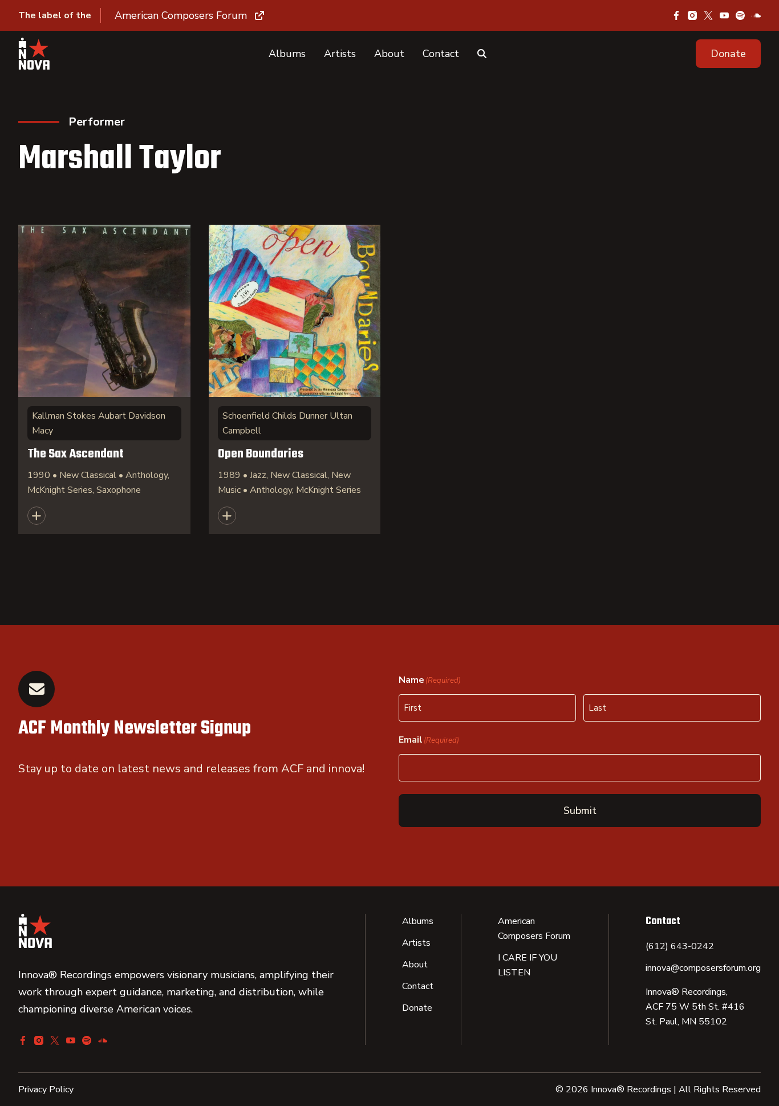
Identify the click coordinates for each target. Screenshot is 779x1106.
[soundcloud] (756, 15)
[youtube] (724, 15)
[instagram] (692, 15)
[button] (728, 53)
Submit (580, 810)
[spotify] (740, 15)
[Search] (482, 53)
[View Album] (104, 379)
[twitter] (708, 15)
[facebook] (676, 15)
